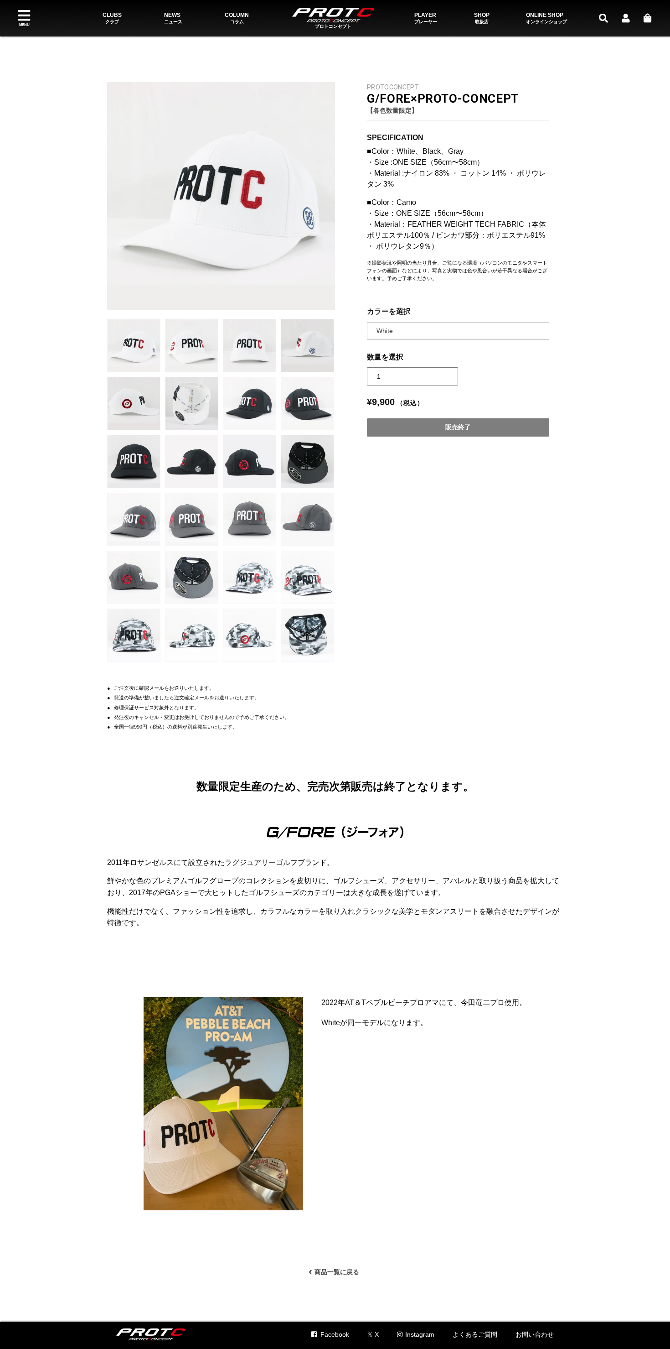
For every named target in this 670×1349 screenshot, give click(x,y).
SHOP (482, 18)
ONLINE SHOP (546, 18)
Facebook (334, 1334)
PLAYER (425, 18)
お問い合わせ (534, 1334)
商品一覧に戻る (334, 1270)
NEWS (173, 18)
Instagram (419, 1334)
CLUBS (112, 18)
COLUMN (237, 18)
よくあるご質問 (475, 1334)
